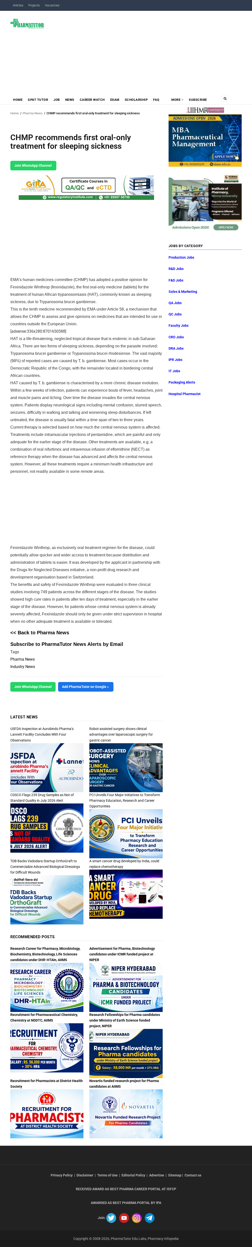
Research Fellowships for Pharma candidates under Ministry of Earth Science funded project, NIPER (124, 1020)
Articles (18, 5)
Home (17, 100)
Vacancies (52, 5)
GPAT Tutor (38, 100)
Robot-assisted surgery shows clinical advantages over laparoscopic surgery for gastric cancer (121, 734)
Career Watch (92, 100)
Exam (114, 100)
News (69, 100)
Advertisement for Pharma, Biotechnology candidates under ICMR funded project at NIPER (122, 954)
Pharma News (33, 113)
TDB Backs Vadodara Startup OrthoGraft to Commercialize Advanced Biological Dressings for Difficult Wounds (45, 866)
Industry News (22, 666)
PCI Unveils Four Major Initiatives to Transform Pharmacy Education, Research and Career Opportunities (124, 800)
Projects (34, 5)
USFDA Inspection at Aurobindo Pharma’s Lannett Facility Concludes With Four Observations (42, 734)
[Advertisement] (146, 50)
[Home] (27, 23)
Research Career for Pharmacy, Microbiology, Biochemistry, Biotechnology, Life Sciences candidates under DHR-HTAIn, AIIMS (45, 954)
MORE (176, 100)
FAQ (156, 100)
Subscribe (198, 100)
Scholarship (136, 100)
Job (56, 100)
